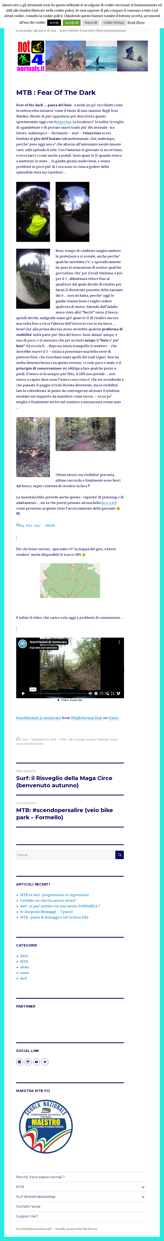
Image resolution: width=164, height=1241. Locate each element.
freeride (102, 739)
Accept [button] (54, 22)
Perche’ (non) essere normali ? (40, 1177)
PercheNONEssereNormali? (34, 1229)
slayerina (63, 122)
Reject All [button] (91, 22)
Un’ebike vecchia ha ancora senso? (48, 900)
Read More (136, 22)
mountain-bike (33, 743)
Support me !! (27, 1216)
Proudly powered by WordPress (76, 1229)
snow (24, 973)
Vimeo (113, 718)
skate (24, 967)
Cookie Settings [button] (114, 22)
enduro (91, 739)
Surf (23, 978)
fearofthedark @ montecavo (38, 718)
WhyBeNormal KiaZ (86, 718)
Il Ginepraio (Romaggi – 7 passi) (46, 912)
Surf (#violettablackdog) (36, 1197)
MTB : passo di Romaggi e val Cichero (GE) (54, 917)
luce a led (109, 503)
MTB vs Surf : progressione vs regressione (54, 895)
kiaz (25, 739)
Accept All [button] (71, 22)
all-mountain (77, 739)
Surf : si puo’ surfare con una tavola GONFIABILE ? (60, 906)
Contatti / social (28, 1206)
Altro (24, 956)
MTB (63, 739)
